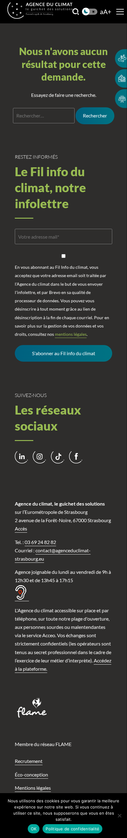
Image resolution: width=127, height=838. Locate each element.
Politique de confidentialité (72, 828)
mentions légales (71, 334)
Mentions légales (33, 788)
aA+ (105, 12)
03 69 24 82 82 (40, 542)
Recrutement (29, 761)
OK (34, 828)
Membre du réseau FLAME (43, 744)
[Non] (119, 815)
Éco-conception (31, 774)
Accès (21, 528)
